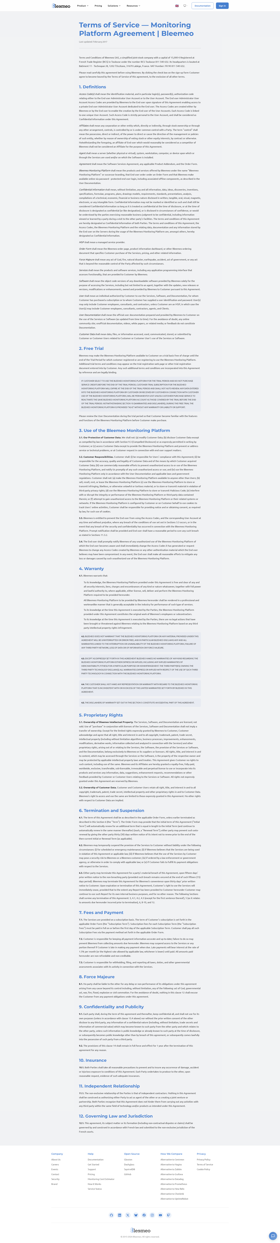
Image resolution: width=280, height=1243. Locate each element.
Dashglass (129, 1164)
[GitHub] (111, 1215)
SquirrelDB (129, 1169)
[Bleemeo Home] (60, 5)
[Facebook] (144, 1215)
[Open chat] (273, 1236)
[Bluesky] (136, 1215)
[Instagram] (152, 1215)
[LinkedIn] (120, 1215)
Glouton (128, 1159)
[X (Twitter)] (128, 1215)
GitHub (127, 1174)
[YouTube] (160, 1215)
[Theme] (185, 5)
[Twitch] (169, 1215)
